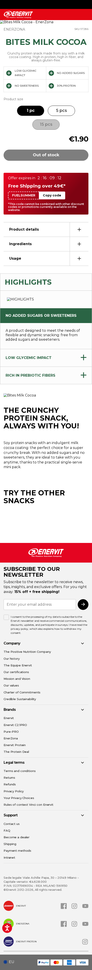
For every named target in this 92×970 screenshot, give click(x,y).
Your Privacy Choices (19, 798)
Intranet (9, 857)
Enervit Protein (15, 745)
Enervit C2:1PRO (15, 725)
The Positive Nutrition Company (27, 651)
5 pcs (61, 110)
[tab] (46, 229)
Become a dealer (16, 837)
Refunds (10, 784)
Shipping (10, 844)
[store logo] (18, 14)
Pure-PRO (11, 731)
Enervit (9, 718)
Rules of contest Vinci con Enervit (28, 804)
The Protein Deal (16, 751)
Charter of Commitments (22, 692)
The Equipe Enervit (18, 665)
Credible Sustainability (20, 699)
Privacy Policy (14, 791)
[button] (11, 962)
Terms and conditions (20, 771)
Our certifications (16, 672)
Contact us (12, 824)
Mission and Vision (17, 678)
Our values (11, 685)
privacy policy (19, 628)
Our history (12, 658)
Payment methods (17, 850)
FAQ (7, 830)
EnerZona (11, 738)
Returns (9, 777)
